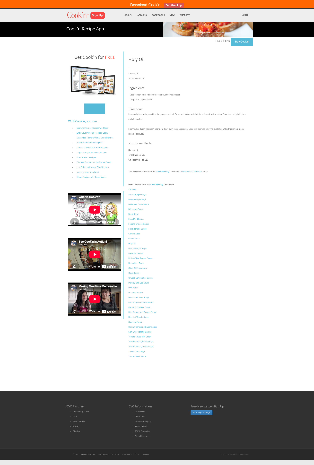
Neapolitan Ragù (136, 263)
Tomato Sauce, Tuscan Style (141, 346)
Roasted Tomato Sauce (138, 317)
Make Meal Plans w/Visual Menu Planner (94, 138)
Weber (76, 426)
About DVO (140, 416)
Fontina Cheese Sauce (138, 224)
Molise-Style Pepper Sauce (140, 258)
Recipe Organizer (88, 454)
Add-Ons (142, 15)
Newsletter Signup (143, 421)
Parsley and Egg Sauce (138, 283)
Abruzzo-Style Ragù (137, 194)
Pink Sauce (133, 288)
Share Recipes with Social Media (91, 177)
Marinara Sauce (135, 253)
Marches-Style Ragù (137, 248)
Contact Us (140, 412)
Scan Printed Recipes (86, 157)
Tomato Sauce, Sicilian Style (141, 342)
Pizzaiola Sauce (135, 293)
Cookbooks (158, 15)
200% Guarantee (142, 431)
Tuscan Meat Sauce (137, 356)
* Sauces (132, 190)
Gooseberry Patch (81, 412)
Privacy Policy (141, 426)
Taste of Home (79, 421)
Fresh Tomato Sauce (137, 229)
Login (245, 15)
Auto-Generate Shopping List (89, 143)
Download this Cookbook (191, 172)
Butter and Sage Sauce (138, 204)
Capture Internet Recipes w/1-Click (92, 128)
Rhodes (76, 431)
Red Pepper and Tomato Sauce (142, 312)
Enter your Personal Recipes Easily (92, 133)
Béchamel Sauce (136, 209)
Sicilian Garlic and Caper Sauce (142, 327)
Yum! (172, 15)
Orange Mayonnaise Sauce (140, 278)
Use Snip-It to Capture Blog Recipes (92, 167)
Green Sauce (134, 239)
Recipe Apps (103, 454)
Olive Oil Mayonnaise (137, 268)
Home (75, 454)
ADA (75, 416)
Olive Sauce (133, 273)
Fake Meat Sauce (136, 219)
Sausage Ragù (135, 322)
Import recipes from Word (87, 172)
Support (185, 15)
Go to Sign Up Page (201, 412)
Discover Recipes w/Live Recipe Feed (93, 162)
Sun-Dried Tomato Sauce (139, 332)
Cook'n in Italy (156, 185)
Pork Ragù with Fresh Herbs (140, 302)
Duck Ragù (133, 214)
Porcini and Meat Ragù (138, 297)
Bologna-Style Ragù (137, 199)
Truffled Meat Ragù (136, 351)
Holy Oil (131, 243)
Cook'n (128, 15)
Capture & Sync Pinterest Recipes (91, 152)
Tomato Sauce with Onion (139, 337)
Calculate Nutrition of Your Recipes (92, 147)
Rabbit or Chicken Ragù (139, 307)
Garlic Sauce (134, 234)
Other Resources (142, 436)
